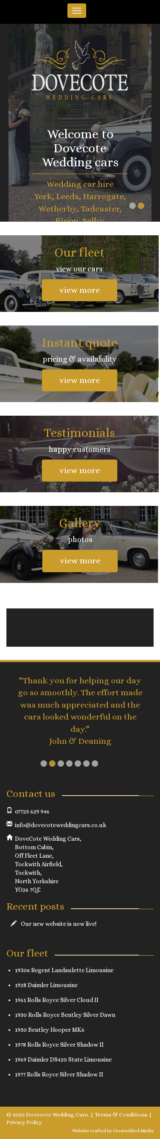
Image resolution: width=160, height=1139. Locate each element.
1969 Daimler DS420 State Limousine (63, 1059)
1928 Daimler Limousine (46, 985)
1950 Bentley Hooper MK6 (49, 1029)
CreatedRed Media (133, 1130)
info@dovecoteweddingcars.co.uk (60, 825)
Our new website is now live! (58, 923)
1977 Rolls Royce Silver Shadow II (59, 1074)
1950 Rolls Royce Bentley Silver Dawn (65, 1014)
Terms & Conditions (121, 1114)
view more (79, 290)
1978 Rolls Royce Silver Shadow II (59, 1044)
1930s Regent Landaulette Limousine (64, 970)
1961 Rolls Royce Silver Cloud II (57, 999)
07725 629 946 (32, 811)
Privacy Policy (24, 1122)
